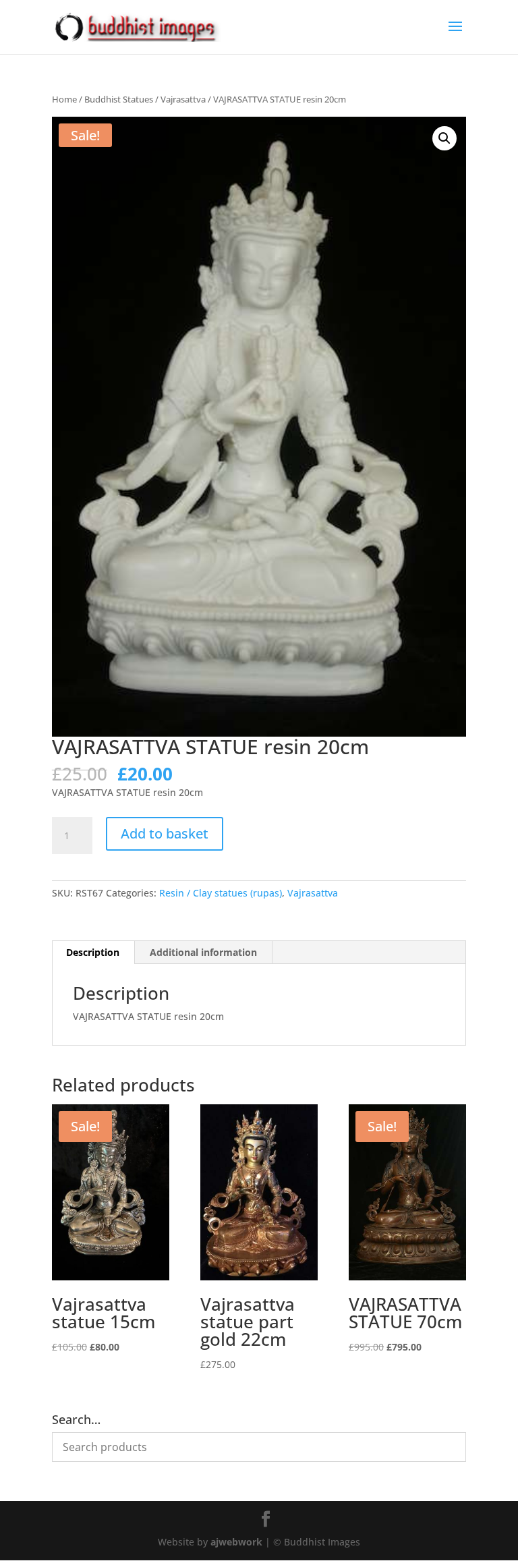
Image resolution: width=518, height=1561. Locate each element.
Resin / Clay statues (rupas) (220, 892)
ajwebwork (236, 1541)
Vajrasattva (183, 99)
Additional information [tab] (203, 952)
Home (64, 99)
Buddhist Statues (118, 99)
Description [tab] (92, 952)
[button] (444, 138)
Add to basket (164, 833)
